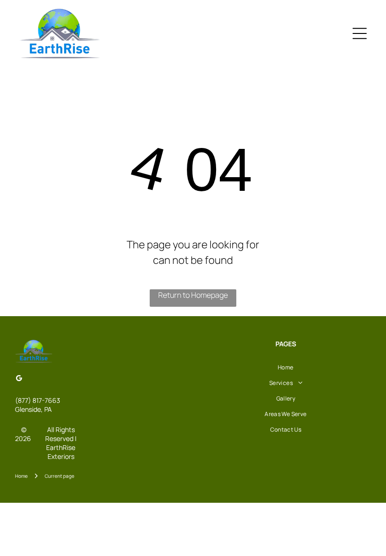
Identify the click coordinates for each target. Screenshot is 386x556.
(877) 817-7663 (37, 400)
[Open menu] (360, 33)
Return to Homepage (193, 295)
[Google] (19, 379)
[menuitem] (286, 367)
